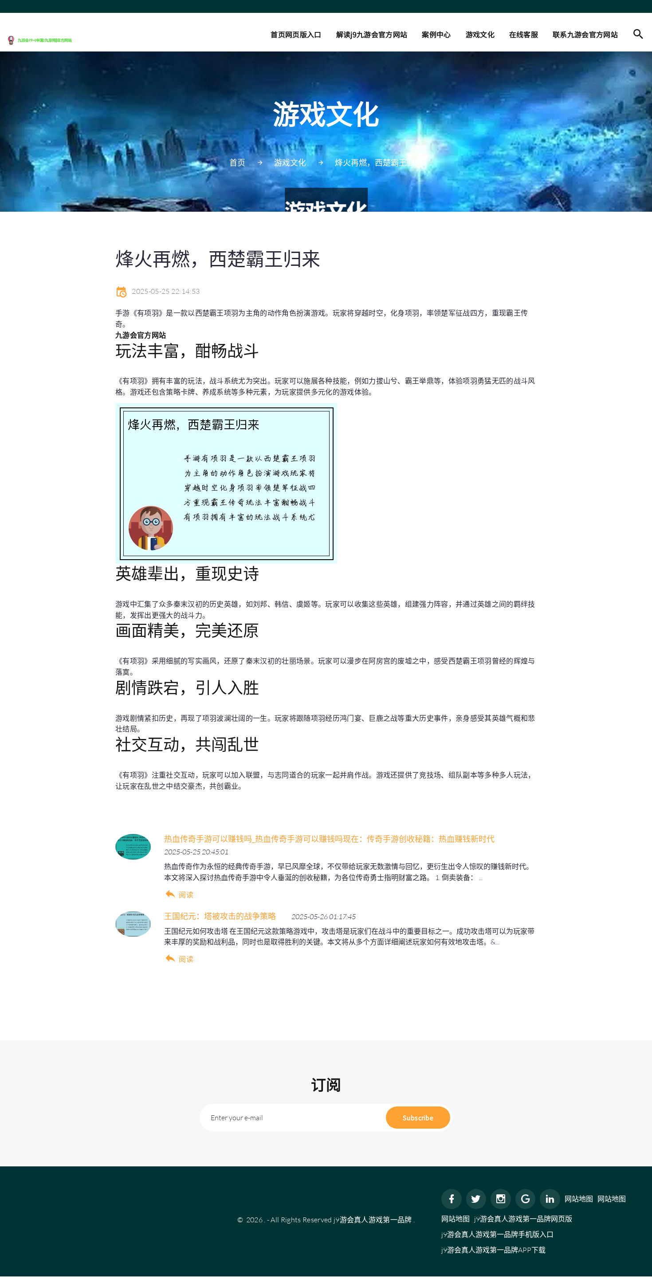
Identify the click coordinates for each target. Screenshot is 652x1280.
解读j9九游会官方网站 (372, 34)
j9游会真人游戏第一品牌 (373, 1219)
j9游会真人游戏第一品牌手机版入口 (497, 1234)
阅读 (186, 894)
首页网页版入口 (296, 34)
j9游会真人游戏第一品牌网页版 (523, 1218)
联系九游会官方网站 (585, 34)
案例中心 (436, 34)
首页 (237, 162)
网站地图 (579, 1198)
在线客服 (523, 34)
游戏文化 (480, 34)
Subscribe (418, 1117)
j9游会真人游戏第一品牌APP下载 (493, 1249)
